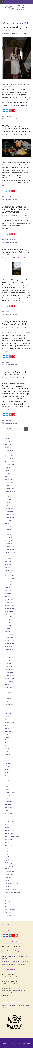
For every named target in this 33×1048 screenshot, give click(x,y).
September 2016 (10, 491)
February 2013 (9, 599)
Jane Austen (9, 420)
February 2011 (9, 669)
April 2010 (8, 699)
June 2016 (8, 497)
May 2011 (7, 661)
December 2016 (9, 488)
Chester (7, 740)
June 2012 (8, 623)
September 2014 (10, 552)
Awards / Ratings (10, 197)
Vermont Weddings (10, 889)
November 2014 (9, 549)
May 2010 (8, 696)
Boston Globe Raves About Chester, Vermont (16, 961)
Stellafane (8, 857)
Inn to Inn (7, 795)
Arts (6, 719)
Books (7, 728)
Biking (6, 725)
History (7, 789)
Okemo (7, 816)
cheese (7, 737)
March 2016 (8, 505)
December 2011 (9, 640)
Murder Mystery (9, 807)
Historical (8, 787)
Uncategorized (9, 871)
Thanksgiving (9, 866)
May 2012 (8, 625)
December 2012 (9, 605)
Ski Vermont (8, 845)
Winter (7, 362)
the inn (7, 868)
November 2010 (9, 678)
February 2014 (9, 570)
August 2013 (8, 582)
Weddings (8, 116)
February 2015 (9, 541)
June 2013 (8, 587)
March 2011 (8, 666)
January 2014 (9, 573)
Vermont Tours (9, 886)
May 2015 (8, 532)
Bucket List (8, 731)
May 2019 (8, 444)
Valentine (7, 877)
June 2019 (8, 441)
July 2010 (8, 690)
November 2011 (9, 643)
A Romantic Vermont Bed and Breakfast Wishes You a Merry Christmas (15, 209)
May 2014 (8, 561)
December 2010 (9, 675)
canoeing (7, 734)
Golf (6, 775)
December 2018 (9, 453)
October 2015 (9, 520)
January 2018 (9, 459)
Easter (7, 749)
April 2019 (8, 447)
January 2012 (9, 637)
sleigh (6, 851)
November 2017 (9, 465)
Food (6, 757)
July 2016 (8, 494)
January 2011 (9, 672)
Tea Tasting (8, 863)
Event (6, 751)
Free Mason (8, 763)
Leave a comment (11, 119)
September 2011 (10, 649)
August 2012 (8, 617)
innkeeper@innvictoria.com (17, 990)
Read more (23, 105)
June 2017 (8, 473)
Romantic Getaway (10, 830)
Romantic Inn (9, 833)
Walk (6, 898)
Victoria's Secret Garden (12, 892)
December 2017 (9, 462)
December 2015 (9, 514)
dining (6, 746)
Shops (7, 842)
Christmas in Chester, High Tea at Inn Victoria (15, 373)
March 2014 (8, 567)
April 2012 (8, 628)
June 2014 (8, 558)
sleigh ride (8, 854)
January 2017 (9, 485)
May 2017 (8, 476)
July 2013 (8, 585)
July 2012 (8, 620)
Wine (6, 904)
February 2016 (9, 508)
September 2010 (10, 684)
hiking (6, 784)
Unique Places (9, 874)
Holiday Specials (10, 239)
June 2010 (8, 693)
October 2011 (9, 646)
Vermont (7, 880)
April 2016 (8, 503)
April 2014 (8, 564)
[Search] (26, 429)
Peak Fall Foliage (10, 822)
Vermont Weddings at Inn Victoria (15, 28)
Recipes (7, 827)
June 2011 (8, 658)
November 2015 (9, 517)
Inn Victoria (16, 2)
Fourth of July (9, 760)
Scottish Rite (8, 839)
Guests (7, 311)
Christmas (8, 743)
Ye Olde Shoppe (10, 915)
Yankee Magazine (10, 909)
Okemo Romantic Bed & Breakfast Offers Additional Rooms (15, 252)
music (6, 810)
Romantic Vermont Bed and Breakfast (13, 964)
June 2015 (8, 529)
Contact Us (7, 995)
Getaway (7, 769)
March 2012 (8, 631)
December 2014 (9, 546)
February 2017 (9, 482)
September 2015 (10, 523)
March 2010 (8, 702)
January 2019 (9, 450)
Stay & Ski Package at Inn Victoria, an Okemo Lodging (16, 323)
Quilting (7, 825)
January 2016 (9, 511)
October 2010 (9, 681)
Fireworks (8, 754)
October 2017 (9, 467)
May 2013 (8, 590)
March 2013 (8, 596)
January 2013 (9, 602)
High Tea (7, 781)
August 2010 (8, 687)
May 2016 (8, 500)
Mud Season (8, 804)
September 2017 (10, 470)
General (7, 766)
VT (5, 895)
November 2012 (9, 608)
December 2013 (9, 576)
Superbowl (8, 860)
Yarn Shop (8, 912)
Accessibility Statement (18, 1043)
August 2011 (8, 652)
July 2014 (8, 555)
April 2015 (8, 535)
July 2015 (8, 526)
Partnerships (8, 819)
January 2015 (9, 543)
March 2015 (8, 538)
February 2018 (9, 456)
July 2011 (7, 655)
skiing (6, 848)
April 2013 (8, 593)
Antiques (7, 716)
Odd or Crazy (9, 813)
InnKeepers (8, 798)
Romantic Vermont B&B (12, 836)
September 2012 (10, 614)
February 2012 (9, 634)
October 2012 (9, 611)
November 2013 (9, 579)
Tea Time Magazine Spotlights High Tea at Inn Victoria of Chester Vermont (16, 129)
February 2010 (9, 704)
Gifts (6, 772)
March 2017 (8, 479)
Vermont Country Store (12, 883)
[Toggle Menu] (2, 2)
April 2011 (8, 663)
